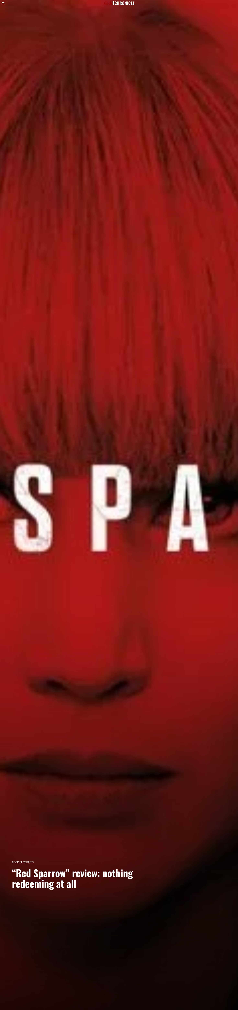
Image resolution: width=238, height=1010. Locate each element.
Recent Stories (23, 862)
